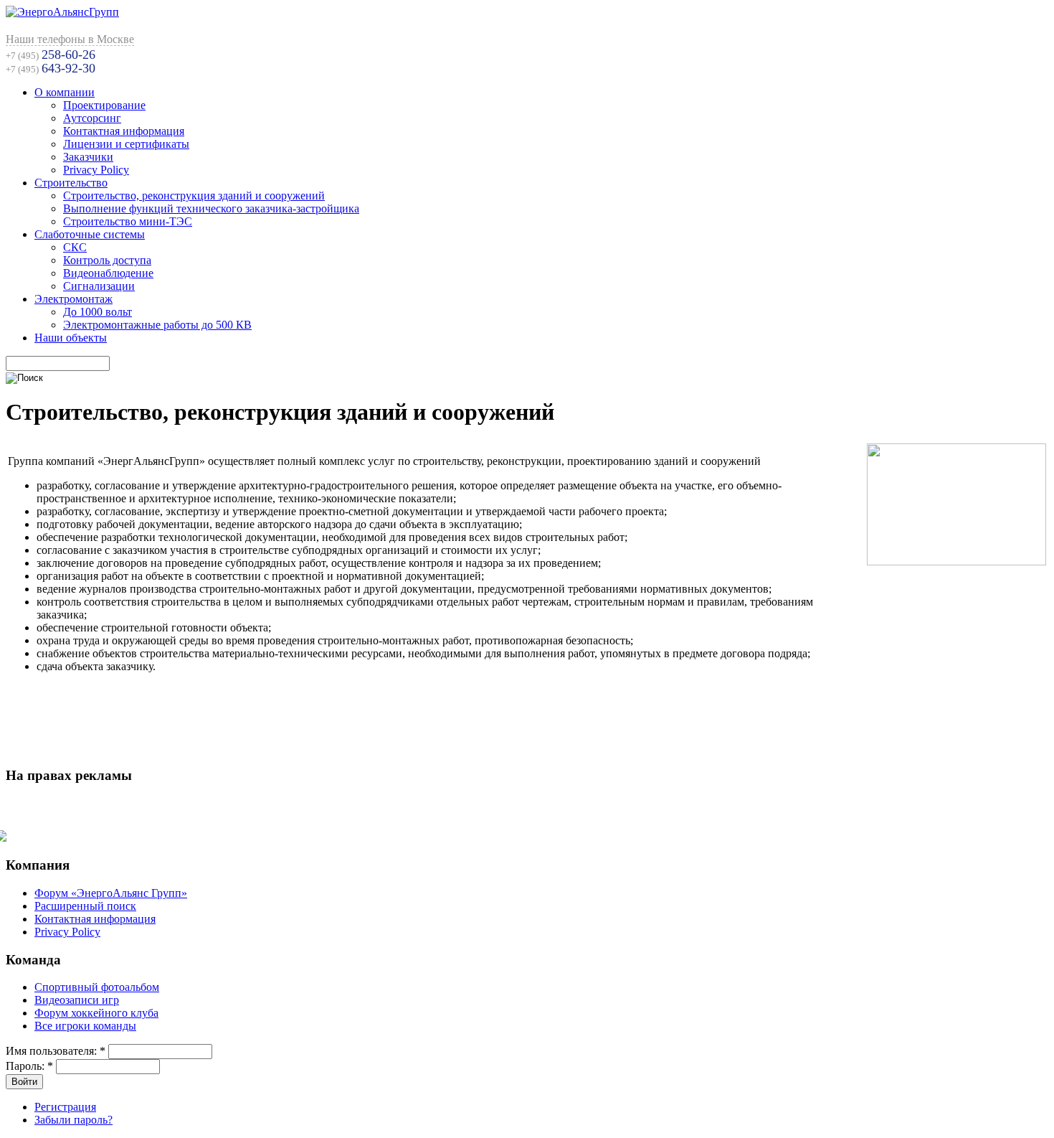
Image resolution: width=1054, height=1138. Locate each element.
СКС (75, 247)
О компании (64, 92)
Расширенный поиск (85, 906)
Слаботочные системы (89, 234)
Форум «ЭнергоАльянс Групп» (110, 893)
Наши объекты (70, 337)
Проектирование (104, 105)
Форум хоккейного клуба (96, 1013)
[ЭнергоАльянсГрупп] (62, 12)
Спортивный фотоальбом (96, 987)
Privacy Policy (96, 170)
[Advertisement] (527, 719)
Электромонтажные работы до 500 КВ (157, 325)
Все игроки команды (85, 1026)
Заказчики (88, 157)
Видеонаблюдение (108, 273)
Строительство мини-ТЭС (127, 221)
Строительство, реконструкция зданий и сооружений (194, 195)
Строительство (71, 183)
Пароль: (29, 1066)
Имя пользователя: (55, 1051)
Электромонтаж (73, 299)
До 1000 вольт (97, 312)
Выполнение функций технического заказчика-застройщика (211, 208)
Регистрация (65, 1107)
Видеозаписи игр (76, 1000)
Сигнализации (99, 286)
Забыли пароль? (73, 1120)
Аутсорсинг (92, 118)
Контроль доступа (107, 260)
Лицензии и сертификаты (126, 144)
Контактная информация (123, 131)
